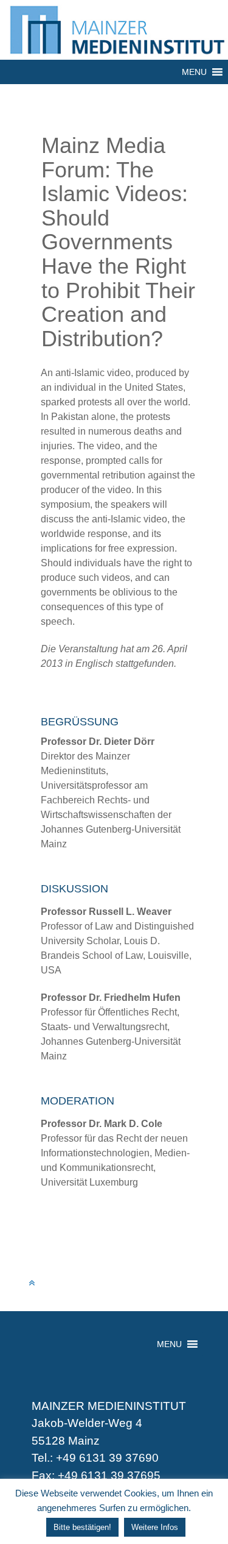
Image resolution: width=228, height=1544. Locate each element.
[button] (194, 72)
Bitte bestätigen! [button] (82, 1527)
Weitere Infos (154, 1527)
